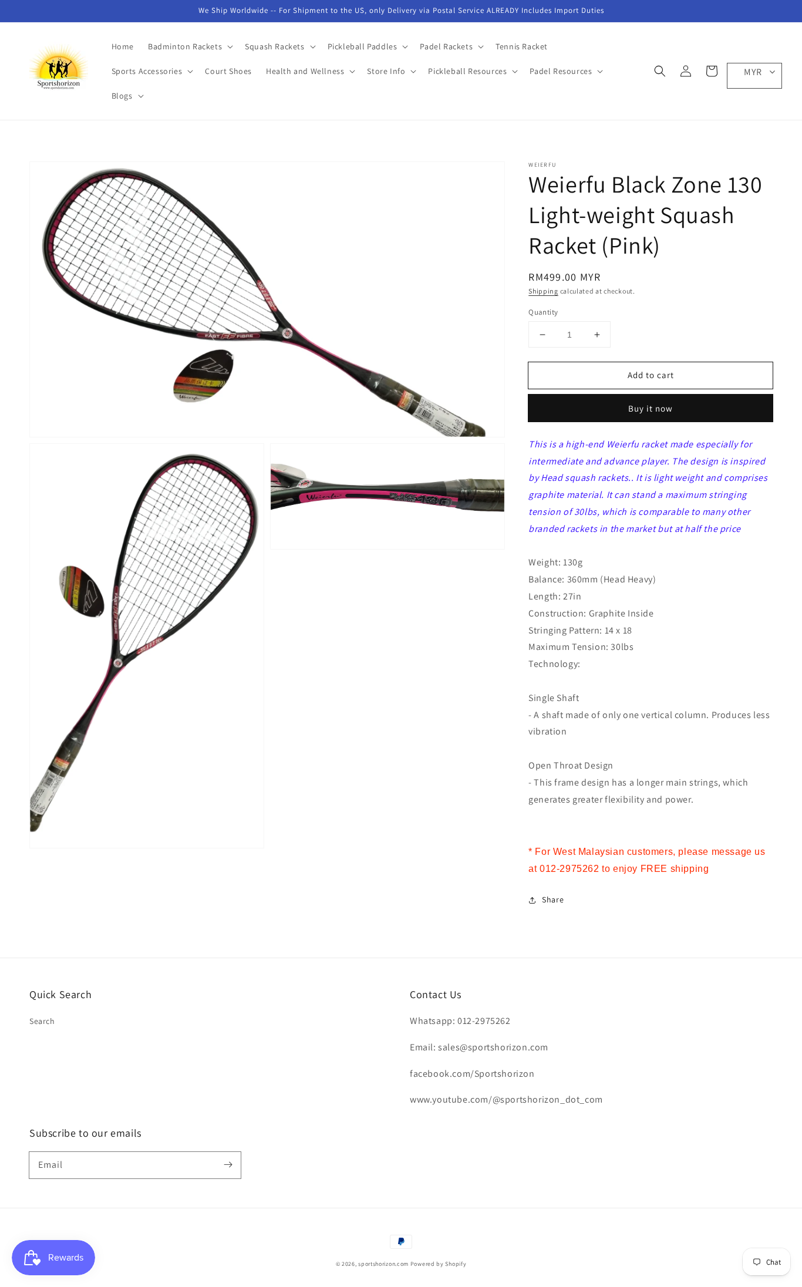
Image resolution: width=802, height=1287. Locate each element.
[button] (660, 71)
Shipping (543, 291)
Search (42, 1021)
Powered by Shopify (438, 1264)
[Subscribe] (228, 1165)
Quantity (543, 312)
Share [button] (553, 899)
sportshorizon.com (383, 1264)
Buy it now (650, 408)
